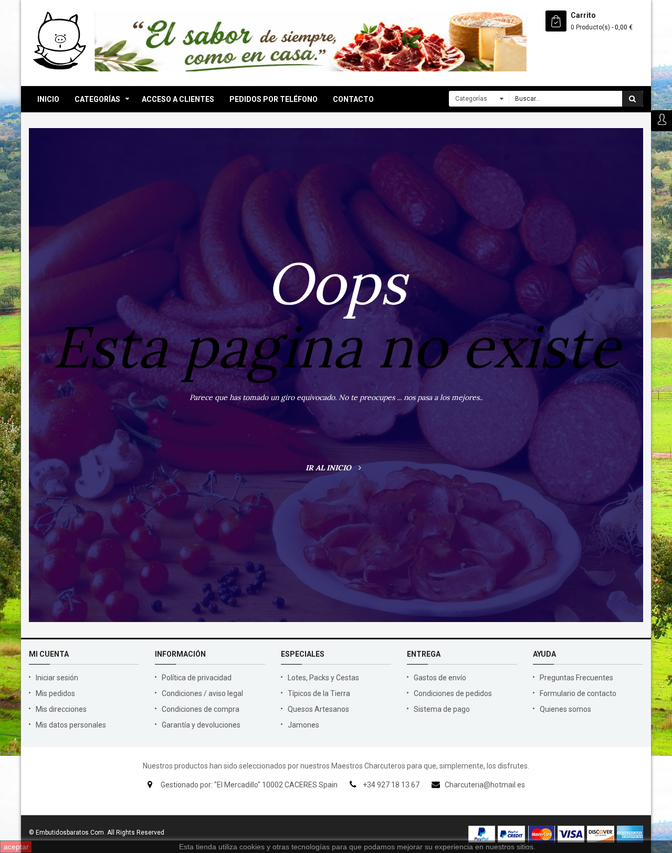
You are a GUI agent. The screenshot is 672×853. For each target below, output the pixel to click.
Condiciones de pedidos (453, 693)
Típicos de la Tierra (319, 693)
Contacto (353, 99)
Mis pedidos (55, 693)
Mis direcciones (61, 709)
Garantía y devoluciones (201, 725)
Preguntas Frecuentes (576, 677)
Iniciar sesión (57, 677)
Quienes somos (565, 709)
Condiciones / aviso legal (202, 693)
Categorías (97, 99)
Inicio (48, 99)
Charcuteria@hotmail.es (485, 785)
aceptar (16, 847)
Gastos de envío (440, 677)
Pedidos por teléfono (273, 99)
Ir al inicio (329, 468)
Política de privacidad (197, 677)
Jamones (303, 725)
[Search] (632, 99)
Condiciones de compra (200, 709)
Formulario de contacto (578, 693)
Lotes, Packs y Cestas (323, 677)
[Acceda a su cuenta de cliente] (661, 120)
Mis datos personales (71, 725)
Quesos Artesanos (318, 709)
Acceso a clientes (178, 99)
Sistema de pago (442, 709)
